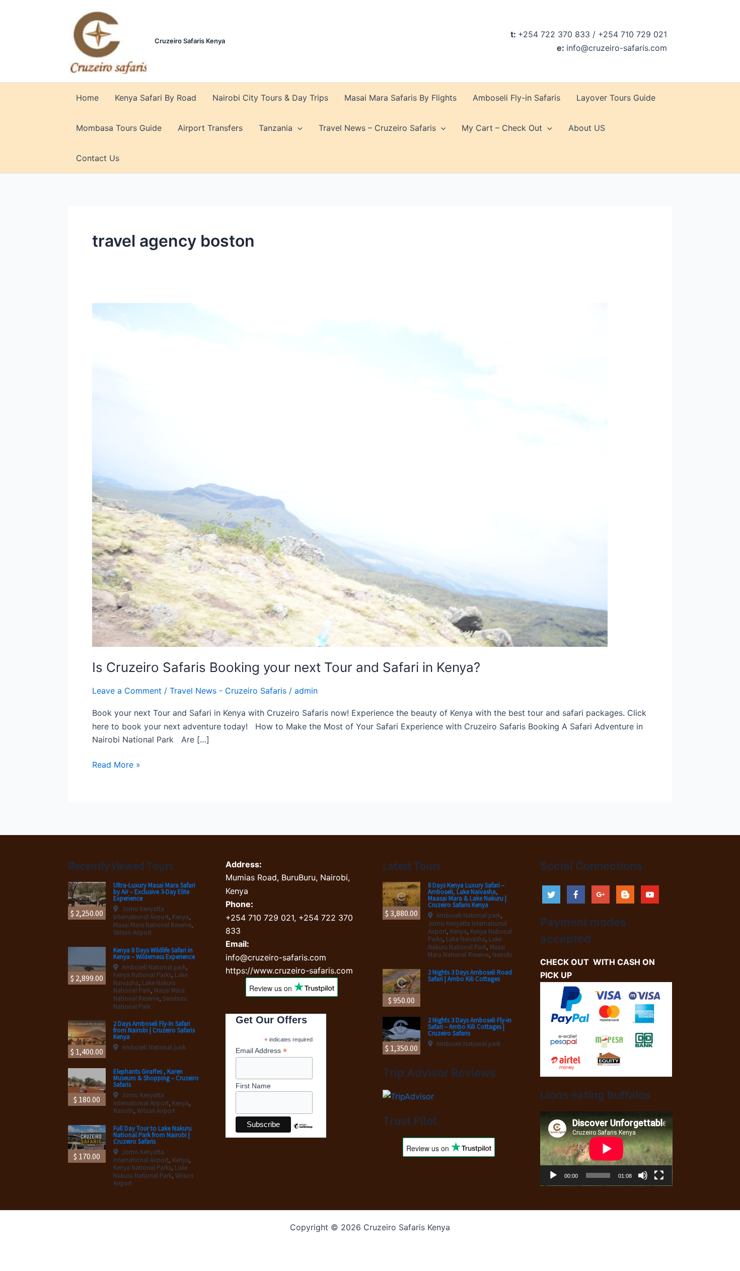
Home (87, 98)
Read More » (116, 765)
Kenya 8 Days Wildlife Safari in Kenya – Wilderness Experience (154, 953)
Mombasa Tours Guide (119, 128)
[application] (606, 1148)
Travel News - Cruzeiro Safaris (228, 691)
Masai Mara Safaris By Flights (400, 98)
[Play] (553, 1175)
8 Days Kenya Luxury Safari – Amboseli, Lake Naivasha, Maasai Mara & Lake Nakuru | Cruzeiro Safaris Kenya (467, 895)
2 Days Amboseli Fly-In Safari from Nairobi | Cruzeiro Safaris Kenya (154, 1030)
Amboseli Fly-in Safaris (516, 98)
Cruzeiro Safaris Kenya (190, 41)
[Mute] (643, 1175)
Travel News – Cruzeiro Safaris (377, 128)
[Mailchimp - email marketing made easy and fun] (303, 1134)
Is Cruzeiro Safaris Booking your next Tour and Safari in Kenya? (286, 667)
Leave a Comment (127, 691)
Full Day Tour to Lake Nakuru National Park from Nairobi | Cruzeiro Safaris (152, 1135)
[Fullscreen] (659, 1175)
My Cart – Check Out (502, 128)
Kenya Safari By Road (155, 98)
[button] (297, 128)
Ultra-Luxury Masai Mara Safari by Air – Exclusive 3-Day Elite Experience (154, 892)
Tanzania (275, 128)
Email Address (261, 1051)
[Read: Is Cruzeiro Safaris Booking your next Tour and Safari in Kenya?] (350, 474)
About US (586, 128)
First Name (253, 1086)
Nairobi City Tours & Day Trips (270, 98)
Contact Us (97, 158)
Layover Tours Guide (615, 98)
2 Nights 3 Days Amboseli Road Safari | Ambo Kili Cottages (470, 975)
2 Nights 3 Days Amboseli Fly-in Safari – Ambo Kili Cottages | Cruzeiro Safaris (469, 1026)
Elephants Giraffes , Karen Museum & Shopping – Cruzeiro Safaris (156, 1078)
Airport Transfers (210, 128)
